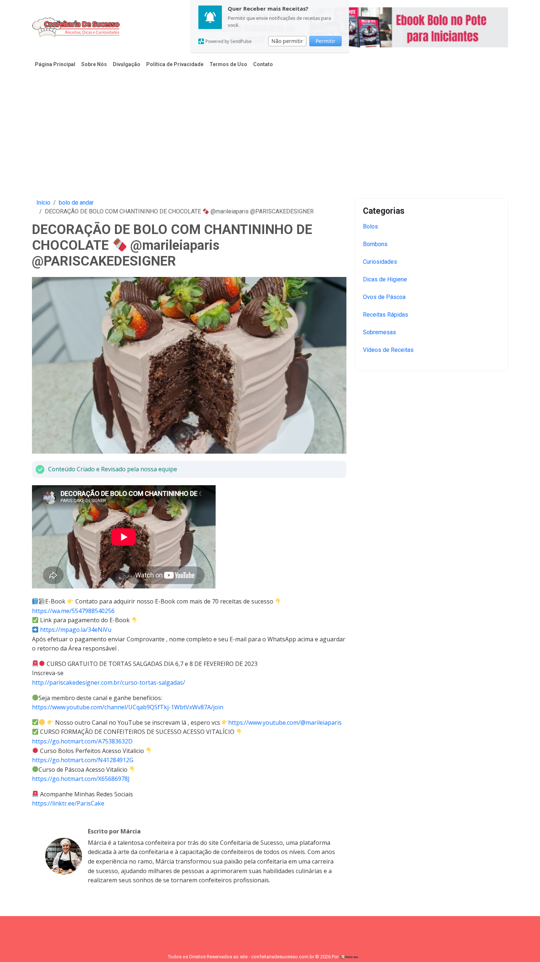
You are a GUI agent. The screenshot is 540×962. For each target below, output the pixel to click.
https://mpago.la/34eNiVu (75, 630)
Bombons (375, 244)
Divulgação (126, 64)
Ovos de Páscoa (384, 296)
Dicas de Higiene (385, 279)
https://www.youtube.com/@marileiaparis (285, 722)
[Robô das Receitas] (356, 956)
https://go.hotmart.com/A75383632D (82, 741)
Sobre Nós (94, 64)
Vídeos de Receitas (388, 349)
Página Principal (55, 64)
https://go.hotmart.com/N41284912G (82, 760)
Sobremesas (379, 332)
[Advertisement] (270, 129)
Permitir (325, 40)
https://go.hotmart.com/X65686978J (81, 779)
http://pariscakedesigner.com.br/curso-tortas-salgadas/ (108, 682)
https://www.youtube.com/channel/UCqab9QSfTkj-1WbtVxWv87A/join (127, 707)
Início (43, 202)
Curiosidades (380, 261)
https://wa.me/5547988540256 (73, 611)
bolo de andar (76, 202)
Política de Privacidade (175, 64)
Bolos (370, 226)
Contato (263, 64)
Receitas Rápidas (385, 314)
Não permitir (287, 40)
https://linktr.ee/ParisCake (68, 803)
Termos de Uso (228, 64)
